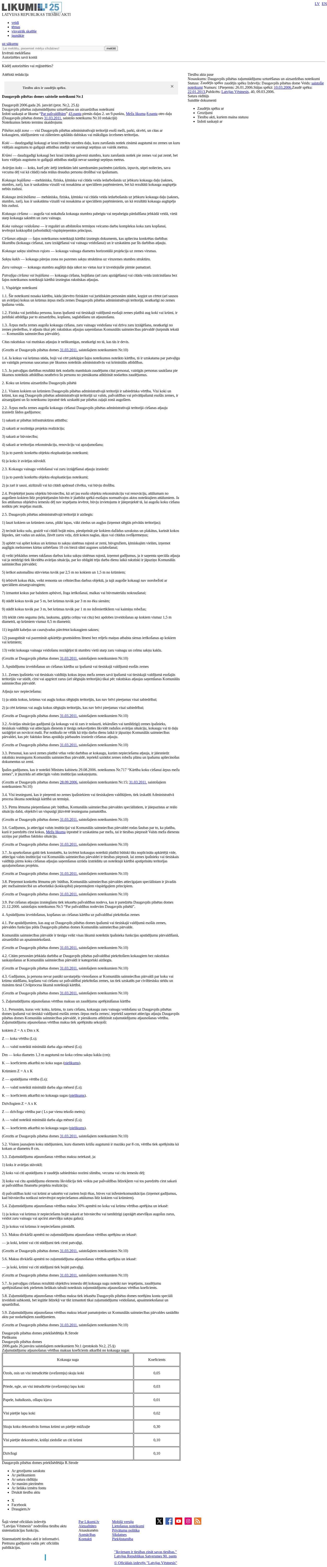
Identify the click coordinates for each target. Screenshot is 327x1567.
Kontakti (85, 1539)
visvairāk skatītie (24, 31)
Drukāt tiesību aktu (25, 1492)
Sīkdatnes (119, 1535)
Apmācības (87, 1535)
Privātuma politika (126, 1530)
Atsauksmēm (88, 1530)
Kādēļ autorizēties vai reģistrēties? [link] (27, 66)
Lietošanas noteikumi (128, 1526)
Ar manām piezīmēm (27, 1484)
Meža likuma (136, 114)
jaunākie (17, 35)
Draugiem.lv (20, 1509)
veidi (15, 23)
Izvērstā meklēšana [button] (16, 53)
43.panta (74, 114)
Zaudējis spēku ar (210, 108)
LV (317, 4)
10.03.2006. (283, 87)
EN (324, 4)
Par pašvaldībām (53, 114)
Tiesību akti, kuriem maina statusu (222, 117)
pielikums (71, 1063)
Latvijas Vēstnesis (235, 92)
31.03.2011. (53, 118)
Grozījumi (205, 113)
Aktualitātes (87, 1526)
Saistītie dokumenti (202, 100)
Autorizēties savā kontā (19, 57)
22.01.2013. (197, 92)
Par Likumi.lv (89, 1522)
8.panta (152, 114)
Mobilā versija (123, 1522)
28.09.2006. (69, 782)
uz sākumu (10, 44)
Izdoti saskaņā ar (209, 121)
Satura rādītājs (198, 96)
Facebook (18, 1505)
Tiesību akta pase (201, 74)
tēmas (15, 27)
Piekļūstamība (122, 1539)
